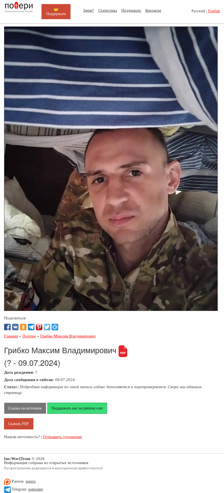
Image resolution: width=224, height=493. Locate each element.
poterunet (35, 489)
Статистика (107, 10)
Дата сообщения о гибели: (29, 379)
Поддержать (131, 10)
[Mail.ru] (55, 327)
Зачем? (88, 10)
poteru (31, 481)
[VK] (15, 327)
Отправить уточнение (62, 436)
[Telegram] (31, 327)
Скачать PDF (18, 423)
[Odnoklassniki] (23, 327)
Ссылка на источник (25, 408)
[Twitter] (47, 327)
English (214, 11)
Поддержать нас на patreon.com (77, 408)
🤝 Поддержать (56, 11)
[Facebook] (7, 327)
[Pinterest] (39, 327)
